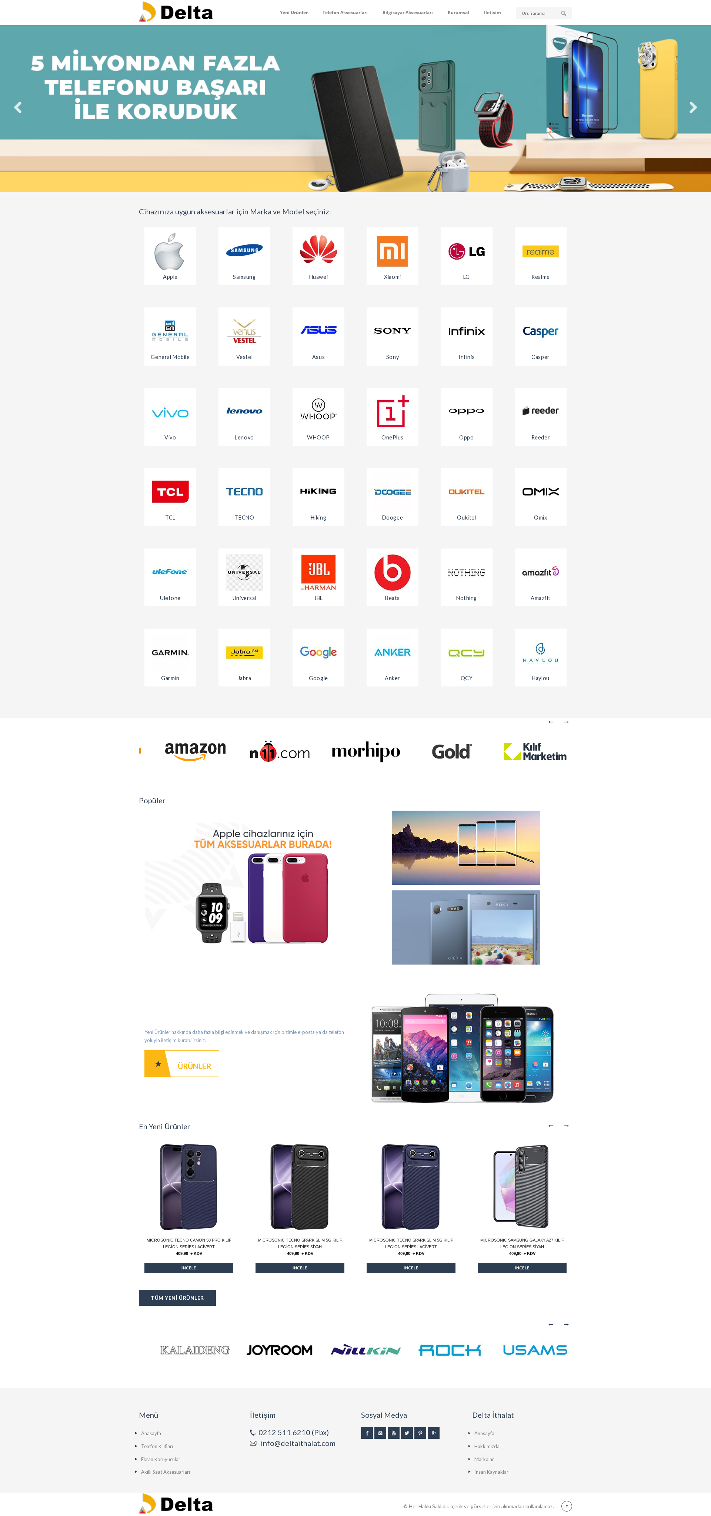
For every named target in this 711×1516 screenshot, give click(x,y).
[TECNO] (244, 492)
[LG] (466, 251)
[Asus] (318, 331)
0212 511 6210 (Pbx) (293, 1432)
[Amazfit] (540, 572)
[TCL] (170, 492)
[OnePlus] (392, 412)
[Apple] (170, 251)
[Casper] (540, 331)
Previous (551, 722)
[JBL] (318, 572)
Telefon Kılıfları (157, 1446)
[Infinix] (466, 331)
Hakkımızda (487, 1446)
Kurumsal (458, 12)
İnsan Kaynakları (492, 1472)
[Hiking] (318, 492)
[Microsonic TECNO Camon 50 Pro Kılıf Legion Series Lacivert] (188, 1186)
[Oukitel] (466, 492)
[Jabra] (244, 652)
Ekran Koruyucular (160, 1459)
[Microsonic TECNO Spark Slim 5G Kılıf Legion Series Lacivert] (411, 1186)
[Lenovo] (244, 412)
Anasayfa (151, 1433)
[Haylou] (540, 652)
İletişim (492, 12)
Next (565, 722)
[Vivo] (170, 412)
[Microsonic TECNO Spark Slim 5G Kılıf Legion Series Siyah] (300, 1186)
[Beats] (392, 572)
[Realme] (540, 251)
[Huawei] (318, 251)
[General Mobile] (170, 331)
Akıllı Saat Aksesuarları (165, 1472)
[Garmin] (170, 652)
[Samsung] (244, 251)
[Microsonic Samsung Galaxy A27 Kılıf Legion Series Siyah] (522, 1186)
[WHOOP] (318, 412)
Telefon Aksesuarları (345, 12)
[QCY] (466, 652)
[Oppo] (466, 412)
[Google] (318, 652)
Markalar (484, 1459)
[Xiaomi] (392, 251)
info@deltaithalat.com (298, 1442)
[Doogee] (392, 492)
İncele (188, 1267)
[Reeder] (540, 412)
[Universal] (244, 572)
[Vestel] (244, 331)
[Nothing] (466, 572)
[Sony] (392, 331)
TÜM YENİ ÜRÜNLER (177, 1298)
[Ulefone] (170, 572)
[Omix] (540, 492)
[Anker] (392, 652)
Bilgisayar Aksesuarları (408, 12)
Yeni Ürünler (294, 12)
